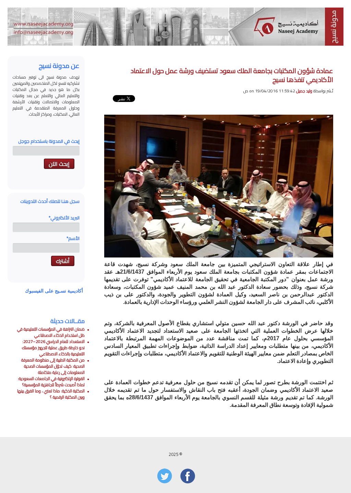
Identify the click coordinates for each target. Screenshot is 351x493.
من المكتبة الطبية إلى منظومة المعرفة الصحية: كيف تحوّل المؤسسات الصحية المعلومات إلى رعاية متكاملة (53, 366)
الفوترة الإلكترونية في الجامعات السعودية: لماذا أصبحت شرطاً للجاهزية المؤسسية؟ (51, 382)
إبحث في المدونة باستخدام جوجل (49, 141)
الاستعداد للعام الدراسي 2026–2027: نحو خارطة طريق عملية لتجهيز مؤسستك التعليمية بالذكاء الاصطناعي (53, 347)
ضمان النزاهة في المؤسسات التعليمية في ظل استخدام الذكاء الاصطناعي (51, 332)
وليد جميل (304, 91)
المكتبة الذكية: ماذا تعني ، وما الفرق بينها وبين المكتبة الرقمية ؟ (51, 394)
